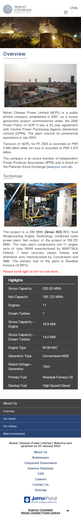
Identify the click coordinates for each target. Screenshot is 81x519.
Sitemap (41, 490)
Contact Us (40, 485)
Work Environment (14, 433)
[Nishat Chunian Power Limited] (17, 8)
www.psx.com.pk (59, 166)
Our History (10, 426)
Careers (40, 479)
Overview (9, 411)
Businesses (40, 458)
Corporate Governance (40, 463)
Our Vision (9, 418)
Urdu (74, 8)
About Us (10, 403)
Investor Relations (40, 468)
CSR (40, 474)
